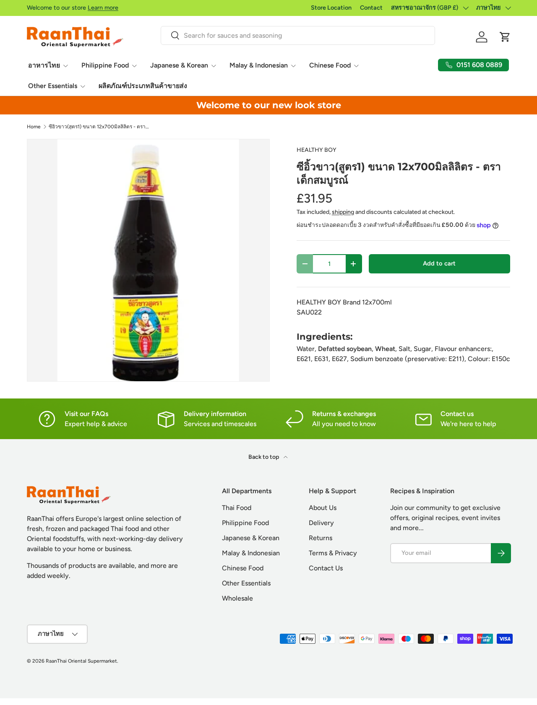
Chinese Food (330, 65)
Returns (320, 538)
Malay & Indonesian (258, 65)
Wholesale (237, 598)
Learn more (103, 7)
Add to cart (439, 263)
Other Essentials (52, 86)
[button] (505, 37)
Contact (371, 7)
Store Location (331, 7)
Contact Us (326, 568)
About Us (322, 508)
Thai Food (236, 508)
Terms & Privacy (333, 553)
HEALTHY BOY (316, 149)
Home (34, 126)
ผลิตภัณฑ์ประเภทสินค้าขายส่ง (143, 86)
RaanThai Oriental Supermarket (81, 661)
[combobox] (297, 35)
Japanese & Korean (179, 65)
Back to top (264, 456)
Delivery (321, 523)
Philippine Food (105, 65)
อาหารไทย (44, 65)
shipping (343, 212)
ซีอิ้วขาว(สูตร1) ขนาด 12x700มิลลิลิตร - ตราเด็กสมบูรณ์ (99, 126)
